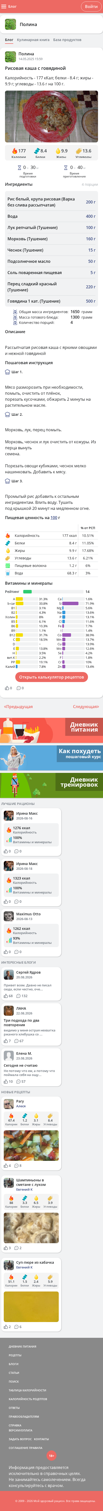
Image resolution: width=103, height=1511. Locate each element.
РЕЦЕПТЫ (15, 1355)
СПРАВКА (15, 1425)
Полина (28, 24)
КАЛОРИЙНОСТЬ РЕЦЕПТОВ (28, 1399)
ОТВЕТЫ (14, 1408)
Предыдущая (19, 706)
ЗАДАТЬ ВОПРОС (20, 1439)
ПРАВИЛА (35, 1448)
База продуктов (67, 40)
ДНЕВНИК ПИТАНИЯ (22, 1346)
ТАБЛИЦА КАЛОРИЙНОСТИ (27, 1390)
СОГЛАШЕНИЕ (18, 1448)
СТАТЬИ (14, 1373)
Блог (9, 40)
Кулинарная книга (33, 40)
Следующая (85, 706)
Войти (91, 6)
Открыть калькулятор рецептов (51, 677)
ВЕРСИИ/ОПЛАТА (20, 1430)
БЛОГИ (13, 1364)
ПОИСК (14, 1381)
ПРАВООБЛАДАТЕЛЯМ (24, 1416)
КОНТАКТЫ (41, 1439)
